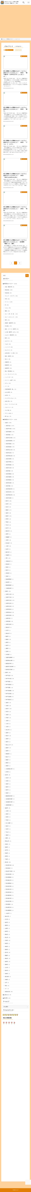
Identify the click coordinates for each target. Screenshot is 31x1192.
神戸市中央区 (10, 678)
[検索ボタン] (23, 2)
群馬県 (7, 856)
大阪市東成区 (10, 464)
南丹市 (8, 645)
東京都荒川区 (9, 907)
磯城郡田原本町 (10, 796)
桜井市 (8, 789)
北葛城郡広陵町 (10, 799)
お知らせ (7, 994)
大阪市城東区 (10, 476)
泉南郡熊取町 (9, 579)
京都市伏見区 (10, 615)
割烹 (7, 338)
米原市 (8, 829)
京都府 (8, 591)
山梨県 (7, 928)
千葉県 (7, 859)
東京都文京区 (9, 889)
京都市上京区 (10, 594)
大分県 (7, 967)
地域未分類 (9, 991)
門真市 (8, 522)
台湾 (7, 982)
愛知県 (7, 934)
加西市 (8, 732)
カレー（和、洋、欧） (11, 314)
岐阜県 (7, 931)
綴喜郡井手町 (9, 663)
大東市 (8, 540)
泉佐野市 (8, 582)
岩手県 (7, 850)
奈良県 (7, 774)
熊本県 (7, 970)
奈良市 (8, 777)
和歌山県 (8, 841)
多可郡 (8, 771)
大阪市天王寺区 (10, 437)
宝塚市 (8, 705)
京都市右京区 (9, 603)
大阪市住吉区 (10, 452)
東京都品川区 (9, 880)
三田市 (8, 726)
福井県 (7, 922)
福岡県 (7, 961)
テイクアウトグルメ (10, 398)
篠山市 (8, 756)
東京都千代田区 (10, 871)
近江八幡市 (9, 823)
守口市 (8, 525)
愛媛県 (7, 955)
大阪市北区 (10, 425)
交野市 (8, 534)
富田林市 (8, 564)
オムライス (8, 350)
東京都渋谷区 (9, 892)
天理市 (8, 781)
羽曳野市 (8, 555)
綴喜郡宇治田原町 (10, 666)
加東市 (8, 750)
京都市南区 (9, 621)
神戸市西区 (9, 681)
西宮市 (8, 708)
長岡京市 (8, 627)
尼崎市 (8, 702)
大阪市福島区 (10, 431)
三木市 (8, 723)
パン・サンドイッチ (11, 374)
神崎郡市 (8, 753)
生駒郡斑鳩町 (9, 805)
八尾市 (8, 546)
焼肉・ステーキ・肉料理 (12, 329)
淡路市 (8, 738)
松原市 (8, 549)
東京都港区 (9, 904)
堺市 (8, 558)
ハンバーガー (9, 377)
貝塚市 (8, 576)
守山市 (8, 832)
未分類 (7, 998)
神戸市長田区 (9, 684)
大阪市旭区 (9, 486)
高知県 (7, 958)
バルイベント (9, 407)
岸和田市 (8, 573)
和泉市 (8, 567)
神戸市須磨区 (9, 696)
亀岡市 (8, 636)
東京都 (8, 862)
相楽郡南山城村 (10, 660)
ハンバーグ (9, 347)
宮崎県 (7, 973)
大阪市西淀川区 (10, 488)
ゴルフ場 (8, 410)
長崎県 (7, 964)
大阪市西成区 (10, 446)
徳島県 (7, 949)
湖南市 (8, 835)
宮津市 (8, 651)
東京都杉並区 (9, 898)
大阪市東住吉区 (10, 455)
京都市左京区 (10, 606)
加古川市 (8, 729)
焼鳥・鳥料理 (9, 356)
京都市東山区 (10, 612)
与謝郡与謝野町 (10, 657)
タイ (7, 988)
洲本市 (8, 741)
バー (7, 386)
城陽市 (8, 648)
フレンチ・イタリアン (11, 296)
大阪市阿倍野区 (10, 440)
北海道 (7, 844)
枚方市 (8, 528)
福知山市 (8, 633)
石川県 (7, 919)
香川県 (7, 952)
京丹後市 (8, 654)
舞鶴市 (8, 639)
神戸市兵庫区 (10, 693)
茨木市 (8, 507)
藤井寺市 (8, 552)
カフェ (8, 383)
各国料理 (8, 368)
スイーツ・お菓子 (10, 380)
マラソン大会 (9, 413)
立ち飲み (8, 326)
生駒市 (8, 784)
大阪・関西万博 (9, 286)
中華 (7, 298)
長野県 (7, 925)
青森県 (7, 847)
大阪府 (8, 422)
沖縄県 (7, 979)
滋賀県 (7, 808)
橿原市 (8, 786)
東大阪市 (9, 543)
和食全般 (8, 290)
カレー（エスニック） (11, 317)
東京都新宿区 (9, 895)
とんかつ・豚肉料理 (11, 335)
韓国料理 (8, 365)
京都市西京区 (9, 609)
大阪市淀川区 (10, 491)
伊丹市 (8, 711)
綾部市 (8, 642)
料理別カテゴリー (9, 49)
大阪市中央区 (10, 428)
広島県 (7, 940)
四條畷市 (8, 537)
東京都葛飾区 (9, 877)
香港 (7, 985)
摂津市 (8, 519)
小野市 (8, 720)
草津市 (8, 817)
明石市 (8, 735)
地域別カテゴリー (10, 419)
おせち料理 (8, 392)
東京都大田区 (9, 886)
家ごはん (8, 416)
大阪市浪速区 (10, 443)
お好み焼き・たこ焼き (11, 353)
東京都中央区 (10, 865)
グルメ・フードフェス (11, 404)
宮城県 (7, 853)
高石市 (8, 570)
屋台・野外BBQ (9, 371)
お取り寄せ (8, 401)
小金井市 (8, 913)
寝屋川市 (9, 531)
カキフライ (8, 341)
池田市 (8, 513)
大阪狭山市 (9, 561)
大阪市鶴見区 (10, 479)
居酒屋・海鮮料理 (10, 323)
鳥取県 (7, 943)
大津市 (8, 811)
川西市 (8, 714)
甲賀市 (8, 820)
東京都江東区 (9, 901)
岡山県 (7, 937)
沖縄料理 (8, 362)
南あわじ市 (9, 744)
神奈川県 (8, 916)
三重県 (7, 838)
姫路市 (8, 747)
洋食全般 (8, 293)
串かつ (7, 359)
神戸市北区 (9, 675)
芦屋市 (8, 717)
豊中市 (8, 501)
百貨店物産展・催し (10, 389)
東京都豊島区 (9, 883)
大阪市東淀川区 (10, 494)
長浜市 (8, 826)
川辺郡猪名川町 (10, 768)
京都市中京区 (10, 600)
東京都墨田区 (9, 910)
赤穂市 (8, 765)
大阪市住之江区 (10, 449)
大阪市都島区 (10, 473)
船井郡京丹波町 (10, 669)
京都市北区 (9, 618)
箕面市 (8, 516)
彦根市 (8, 814)
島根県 (7, 946)
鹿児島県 (8, 976)
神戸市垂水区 (9, 699)
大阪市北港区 (9, 498)
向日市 (8, 630)
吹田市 (8, 504)
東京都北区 (9, 868)
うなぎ (8, 344)
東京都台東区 (10, 874)
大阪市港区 (9, 470)
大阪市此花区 (10, 482)
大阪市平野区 (9, 461)
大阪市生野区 (10, 458)
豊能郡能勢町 (9, 585)
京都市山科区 (9, 624)
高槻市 (8, 510)
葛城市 (8, 793)
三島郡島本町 (9, 588)
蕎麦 (7, 311)
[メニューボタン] (28, 2)
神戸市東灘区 (10, 690)
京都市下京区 (10, 597)
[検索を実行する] (27, 275)
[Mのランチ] (2, 2)
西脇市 (8, 759)
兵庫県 (8, 672)
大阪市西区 (9, 434)
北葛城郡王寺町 (10, 802)
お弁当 (7, 395)
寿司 (7, 320)
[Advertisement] (15, 21)
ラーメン (8, 301)
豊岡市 (8, 762)
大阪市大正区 (10, 467)
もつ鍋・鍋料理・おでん (12, 332)
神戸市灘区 (9, 687)
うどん (8, 308)
